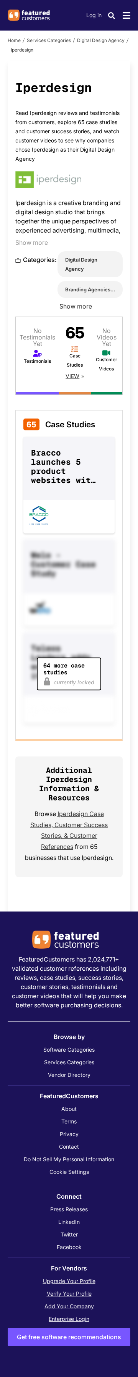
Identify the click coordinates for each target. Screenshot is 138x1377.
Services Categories (49, 40)
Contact (69, 1146)
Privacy (69, 1134)
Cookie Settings (69, 1172)
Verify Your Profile (69, 1293)
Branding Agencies (87, 289)
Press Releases (69, 1209)
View (72, 376)
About (69, 1108)
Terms (69, 1121)
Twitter (69, 1234)
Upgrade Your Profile (69, 1281)
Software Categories (69, 1049)
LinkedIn (69, 1222)
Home (14, 40)
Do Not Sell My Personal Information (69, 1159)
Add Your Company (69, 1306)
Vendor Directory (69, 1075)
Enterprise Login (69, 1319)
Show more (31, 242)
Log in (94, 15)
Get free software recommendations (69, 1337)
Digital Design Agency (101, 40)
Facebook (69, 1247)
